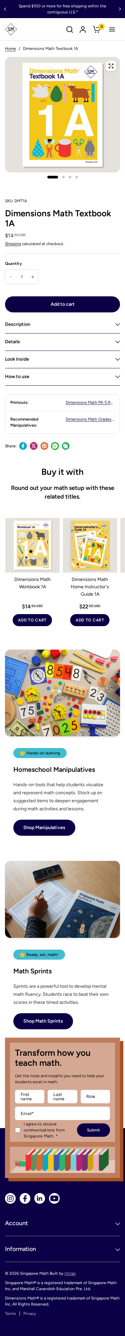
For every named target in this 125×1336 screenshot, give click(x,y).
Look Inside (17, 359)
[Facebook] (23, 446)
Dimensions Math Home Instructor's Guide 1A (90, 586)
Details (12, 342)
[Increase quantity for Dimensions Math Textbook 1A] (32, 277)
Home (10, 48)
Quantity (13, 263)
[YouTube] (54, 1198)
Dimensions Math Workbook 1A (32, 582)
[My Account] (82, 29)
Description (17, 324)
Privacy (29, 1313)
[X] (34, 446)
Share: (11, 446)
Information (20, 1249)
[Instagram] (10, 1198)
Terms (10, 1313)
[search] (69, 29)
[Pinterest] (44, 446)
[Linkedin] (39, 1198)
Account (16, 1223)
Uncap (70, 1273)
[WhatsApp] (55, 446)
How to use (17, 376)
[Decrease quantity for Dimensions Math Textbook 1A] (10, 277)
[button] (44, 828)
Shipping (13, 243)
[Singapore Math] (11, 29)
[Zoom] (111, 66)
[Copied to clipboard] (66, 446)
